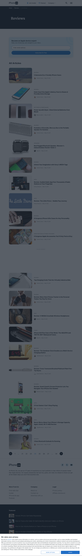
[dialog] (41, 545)
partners (9, 539)
